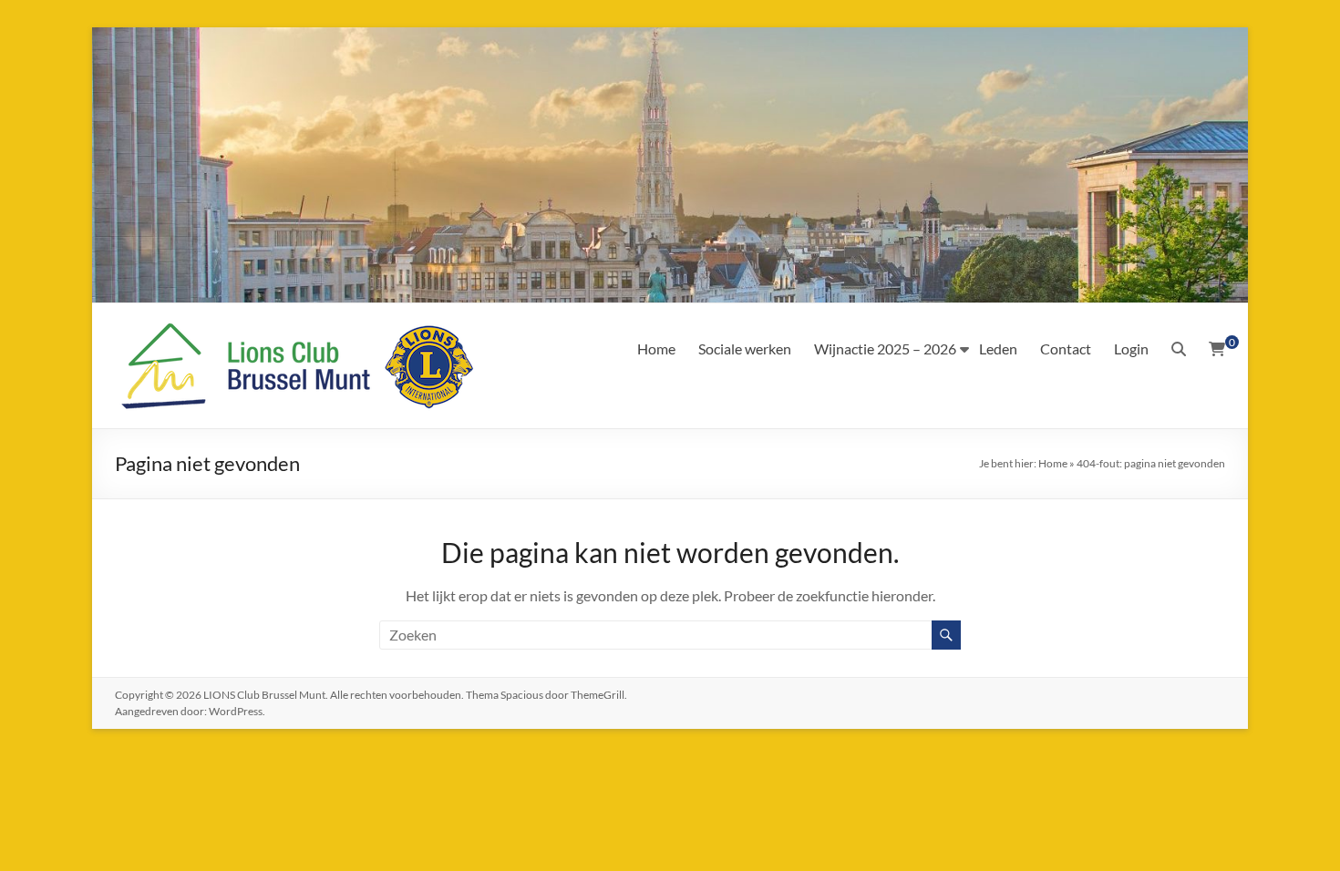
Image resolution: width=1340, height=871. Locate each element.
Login (1131, 348)
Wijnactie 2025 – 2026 (885, 348)
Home (656, 348)
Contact (1065, 348)
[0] (1217, 349)
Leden (998, 348)
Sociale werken (744, 348)
